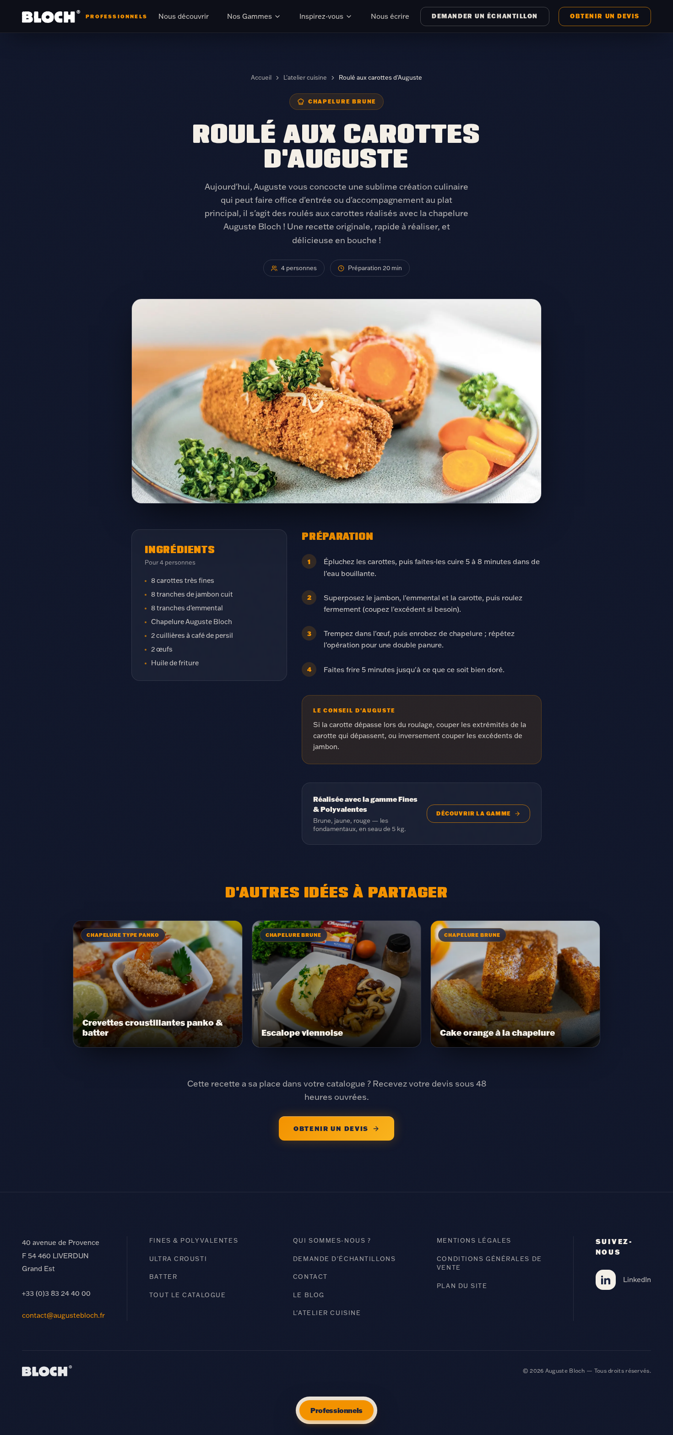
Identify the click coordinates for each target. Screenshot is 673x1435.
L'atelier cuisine (305, 77)
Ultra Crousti (178, 1258)
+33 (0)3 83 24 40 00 (56, 1293)
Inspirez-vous (321, 16)
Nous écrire (390, 16)
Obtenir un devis (605, 16)
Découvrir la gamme (473, 813)
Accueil (261, 77)
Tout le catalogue (187, 1295)
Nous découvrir (183, 16)
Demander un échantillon (485, 16)
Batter (163, 1276)
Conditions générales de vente (489, 1263)
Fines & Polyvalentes (193, 1240)
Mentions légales (474, 1240)
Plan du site (462, 1285)
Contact (310, 1276)
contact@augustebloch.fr (63, 1315)
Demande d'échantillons (344, 1258)
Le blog (309, 1295)
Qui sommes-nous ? (332, 1240)
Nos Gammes (249, 16)
